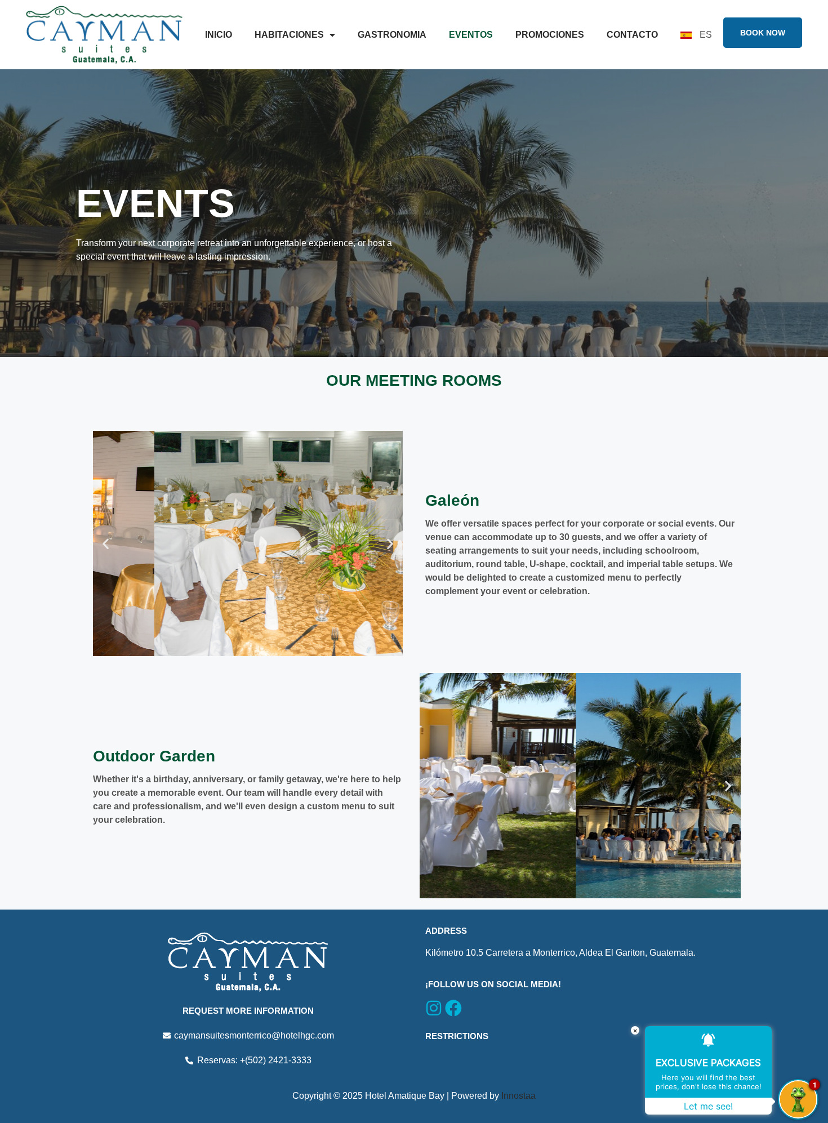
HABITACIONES (289, 34)
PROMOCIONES (549, 34)
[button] (106, 544)
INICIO (218, 34)
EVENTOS (471, 34)
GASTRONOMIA (392, 34)
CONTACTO (632, 34)
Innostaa (518, 1095)
